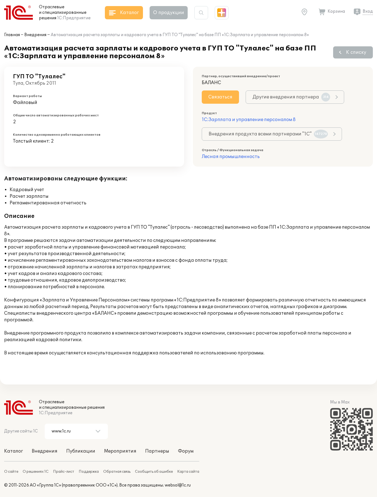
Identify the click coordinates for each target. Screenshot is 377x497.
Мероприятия (120, 451)
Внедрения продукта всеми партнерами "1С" (268, 134)
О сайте (11, 471)
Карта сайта (188, 471)
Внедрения (35, 35)
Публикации (80, 451)
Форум (185, 451)
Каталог (13, 451)
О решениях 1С (36, 471)
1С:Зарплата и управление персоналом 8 (249, 119)
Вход (368, 11)
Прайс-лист (63, 471)
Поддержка (89, 471)
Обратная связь (117, 471)
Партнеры (157, 451)
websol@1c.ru (178, 485)
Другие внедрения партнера (291, 97)
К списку (356, 52)
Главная (12, 35)
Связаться (220, 97)
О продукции (168, 12)
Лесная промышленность (231, 156)
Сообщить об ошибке (154, 471)
